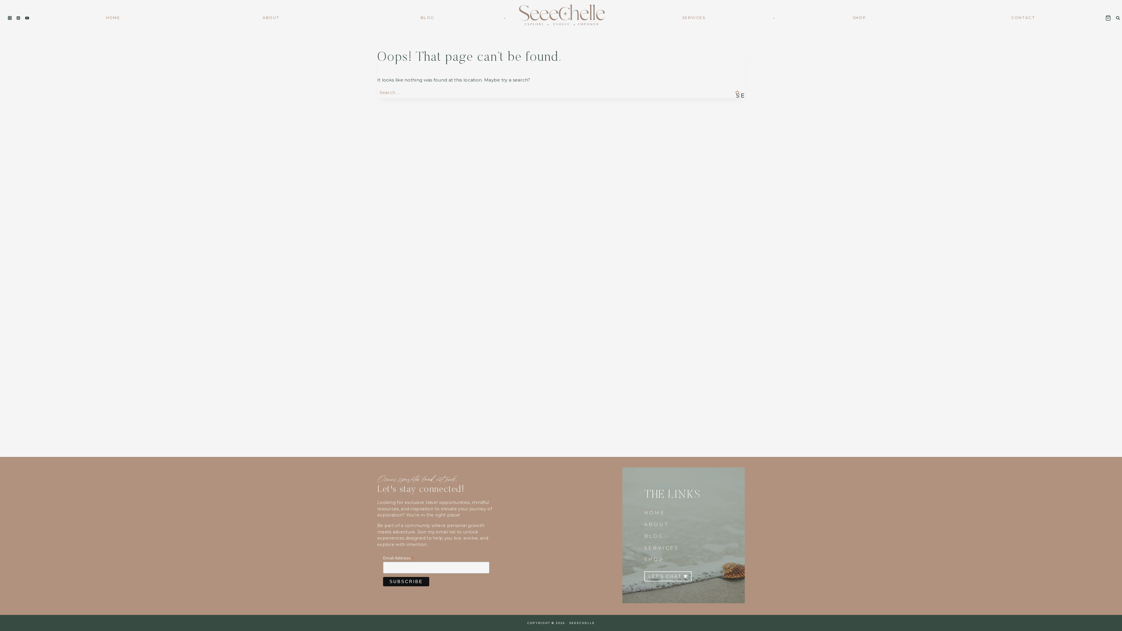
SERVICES (661, 548)
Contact (1023, 17)
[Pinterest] (18, 18)
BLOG (654, 536)
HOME (654, 513)
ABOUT (656, 524)
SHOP (654, 559)
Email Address (398, 558)
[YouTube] (27, 18)
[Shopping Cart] (1108, 17)
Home (113, 17)
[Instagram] (10, 18)
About (271, 17)
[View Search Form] (1118, 18)
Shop (859, 17)
